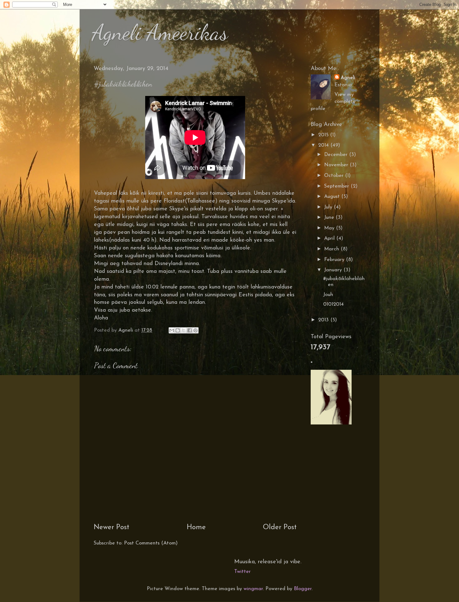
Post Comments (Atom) (151, 543)
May (330, 228)
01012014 (333, 304)
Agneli (348, 77)
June (330, 217)
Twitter (242, 571)
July (329, 207)
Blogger (303, 588)
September (337, 186)
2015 (324, 135)
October (334, 175)
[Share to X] (183, 330)
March (332, 249)
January (333, 270)
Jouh (328, 294)
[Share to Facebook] (189, 330)
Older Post (280, 527)
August (332, 196)
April (330, 238)
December (336, 154)
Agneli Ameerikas (160, 32)
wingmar (253, 588)
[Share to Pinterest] (195, 330)
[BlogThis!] (178, 330)
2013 (324, 320)
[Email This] (172, 330)
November (337, 165)
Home (196, 527)
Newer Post (111, 527)
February (335, 259)
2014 (324, 145)
